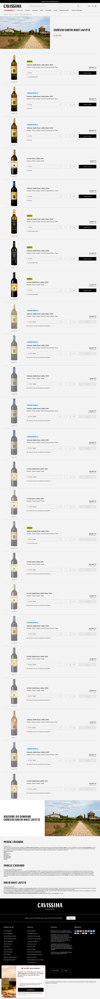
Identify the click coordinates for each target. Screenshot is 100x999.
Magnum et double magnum (10, 957)
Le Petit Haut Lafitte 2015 (35, 499)
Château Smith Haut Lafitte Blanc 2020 (40, 314)
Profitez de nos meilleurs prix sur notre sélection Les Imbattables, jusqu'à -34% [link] (50, 1)
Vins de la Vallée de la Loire (10, 938)
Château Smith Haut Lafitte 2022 (38, 626)
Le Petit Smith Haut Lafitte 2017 (37, 469)
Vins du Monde (7, 954)
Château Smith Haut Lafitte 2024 (38, 531)
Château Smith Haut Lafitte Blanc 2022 (40, 128)
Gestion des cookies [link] (32, 957)
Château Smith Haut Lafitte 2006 (38, 188)
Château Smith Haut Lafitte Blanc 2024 (40, 65)
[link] (92, 6)
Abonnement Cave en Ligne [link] (33, 936)
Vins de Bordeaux (8, 930)
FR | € (89, 6)
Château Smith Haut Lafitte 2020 (38, 752)
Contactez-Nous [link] (31, 946)
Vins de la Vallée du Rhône (10, 936)
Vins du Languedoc (8, 949)
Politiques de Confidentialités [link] (34, 951)
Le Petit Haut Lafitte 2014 (35, 158)
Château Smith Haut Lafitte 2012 (38, 720)
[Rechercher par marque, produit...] (78, 6)
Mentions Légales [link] (31, 949)
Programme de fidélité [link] (32, 941)
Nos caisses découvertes (9, 959)
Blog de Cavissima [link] (31, 930)
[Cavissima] (12, 6)
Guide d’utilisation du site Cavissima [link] (35, 959)
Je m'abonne (31, 990)
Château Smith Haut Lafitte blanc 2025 (40, 219)
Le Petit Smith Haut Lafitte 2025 (37, 282)
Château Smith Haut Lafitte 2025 (38, 251)
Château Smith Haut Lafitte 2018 (38, 440)
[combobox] (54, 6)
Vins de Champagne (8, 941)
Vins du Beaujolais (8, 951)
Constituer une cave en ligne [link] (34, 938)
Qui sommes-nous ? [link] (31, 944)
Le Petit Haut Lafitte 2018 (35, 562)
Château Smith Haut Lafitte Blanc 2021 (40, 96)
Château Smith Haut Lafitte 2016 (38, 409)
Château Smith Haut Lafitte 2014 (38, 376)
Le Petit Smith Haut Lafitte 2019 (37, 781)
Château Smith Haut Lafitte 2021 (38, 345)
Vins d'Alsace (7, 946)
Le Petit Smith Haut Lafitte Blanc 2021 (39, 593)
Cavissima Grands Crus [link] (32, 933)
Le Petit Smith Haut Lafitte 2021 (37, 656)
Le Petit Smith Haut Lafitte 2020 (37, 688)
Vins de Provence (8, 944)
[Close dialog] (43, 967)
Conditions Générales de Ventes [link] (34, 954)
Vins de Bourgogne (8, 933)
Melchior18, (53, 945)
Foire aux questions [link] (31, 962)
